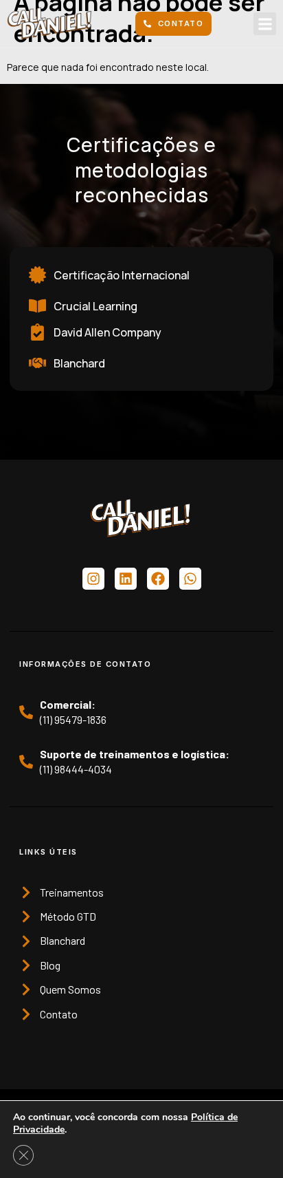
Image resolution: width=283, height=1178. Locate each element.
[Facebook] (158, 579)
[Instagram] (93, 579)
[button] (264, 23)
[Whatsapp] (190, 579)
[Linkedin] (126, 579)
